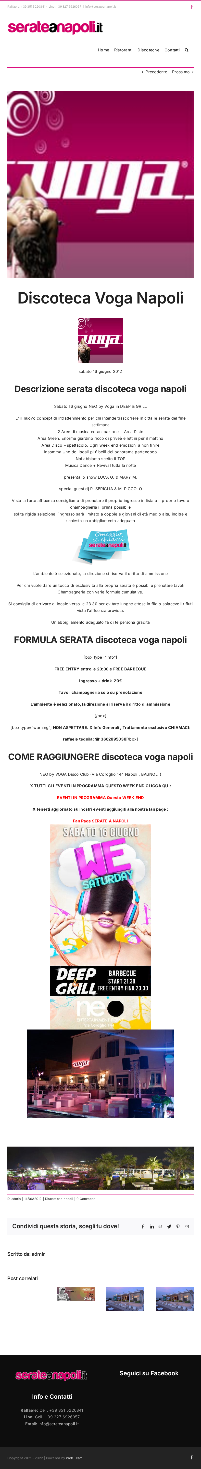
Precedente (156, 71)
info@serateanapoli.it (100, 6)
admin (16, 1199)
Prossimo (181, 71)
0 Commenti (85, 1199)
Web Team (74, 1458)
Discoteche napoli (59, 1199)
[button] (186, 50)
